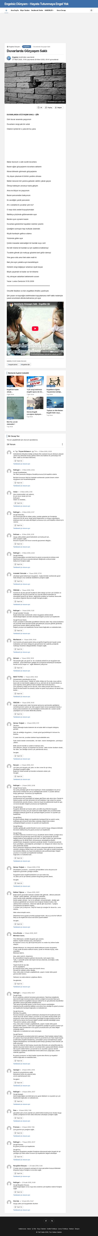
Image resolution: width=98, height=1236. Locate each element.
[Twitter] (52, 1221)
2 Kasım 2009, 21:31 (33, 723)
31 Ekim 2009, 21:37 (28, 512)
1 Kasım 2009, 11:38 (28, 590)
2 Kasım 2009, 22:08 (28, 785)
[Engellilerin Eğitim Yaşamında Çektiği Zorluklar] (55, 385)
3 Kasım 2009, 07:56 (33, 867)
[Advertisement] (49, 27)
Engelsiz (15, 57)
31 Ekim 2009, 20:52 (28, 470)
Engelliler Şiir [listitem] (25, 364)
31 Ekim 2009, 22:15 (28, 534)
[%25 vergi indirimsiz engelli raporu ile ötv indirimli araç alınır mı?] (35, 385)
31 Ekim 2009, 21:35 (26, 492)
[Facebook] (46, 1221)
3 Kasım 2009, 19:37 (28, 993)
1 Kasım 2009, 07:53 (35, 573)
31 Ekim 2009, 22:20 (28, 553)
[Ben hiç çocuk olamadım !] (15, 412)
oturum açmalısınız (31, 440)
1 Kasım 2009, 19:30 (30, 639)
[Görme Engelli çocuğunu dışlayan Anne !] (35, 412)
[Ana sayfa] (6, 10)
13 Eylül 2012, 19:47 (28, 1201)
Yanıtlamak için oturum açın (21, 464)
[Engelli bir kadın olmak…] (15, 385)
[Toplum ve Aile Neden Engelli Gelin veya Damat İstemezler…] (55, 412)
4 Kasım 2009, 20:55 (28, 1070)
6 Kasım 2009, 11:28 (25, 1110)
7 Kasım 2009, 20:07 (28, 1142)
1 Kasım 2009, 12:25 (28, 610)
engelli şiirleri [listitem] (12, 364)
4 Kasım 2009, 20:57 (28, 1092)
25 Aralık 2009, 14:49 (28, 1182)
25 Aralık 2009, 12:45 (35, 1166)
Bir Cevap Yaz (13, 436)
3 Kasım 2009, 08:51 (33, 892)
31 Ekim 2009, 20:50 (45, 451)
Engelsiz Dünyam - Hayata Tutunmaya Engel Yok (36, 4)
